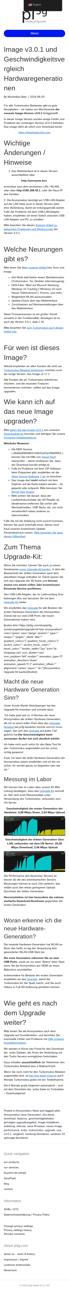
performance (11, 1130)
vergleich (18, 1133)
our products (11, 1162)
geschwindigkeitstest (41, 1118)
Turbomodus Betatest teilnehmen (24, 370)
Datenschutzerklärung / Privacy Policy (26, 1214)
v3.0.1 (7, 1133)
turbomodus (36, 1130)
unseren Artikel (38, 267)
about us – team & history (19, 1253)
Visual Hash (49, 456)
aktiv (57, 1110)
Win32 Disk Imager (23, 491)
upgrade (50, 1130)
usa (59, 1130)
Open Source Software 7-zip (29, 476)
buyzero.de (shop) (15, 1172)
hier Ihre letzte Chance (43, 1075)
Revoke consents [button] (14, 1233)
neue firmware (36, 1126)
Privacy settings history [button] (18, 1230)
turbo (24, 1130)
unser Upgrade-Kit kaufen (35, 569)
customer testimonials (17, 1264)
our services (11, 1167)
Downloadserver (14, 433)
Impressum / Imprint (16, 1259)
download (10, 1118)
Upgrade (33, 607)
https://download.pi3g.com (34, 132)
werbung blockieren (37, 1133)
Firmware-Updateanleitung (20, 437)
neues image (54, 1126)
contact (8, 1188)
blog (6, 1183)
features (22, 1118)
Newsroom (10, 1270)
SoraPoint (10, 1178)
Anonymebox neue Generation (22, 1114)
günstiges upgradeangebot (20, 1122)
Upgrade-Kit (11, 602)
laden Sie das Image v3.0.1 (27, 429)
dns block (48, 1114)
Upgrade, (32, 979)
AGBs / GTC (11, 1209)
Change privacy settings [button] (18, 1226)
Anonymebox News (27, 1110)
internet (21, 1126)
